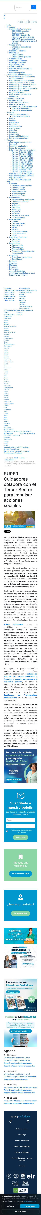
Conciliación (17, 259)
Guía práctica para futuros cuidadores (20, 95)
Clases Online (17, 55)
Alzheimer (6, 334)
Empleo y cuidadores (15, 98)
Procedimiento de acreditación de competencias (22, 77)
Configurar (10, 1206)
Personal (6, 441)
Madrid (5, 373)
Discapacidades (18, 223)
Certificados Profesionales (20, 29)
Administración (15, 126)
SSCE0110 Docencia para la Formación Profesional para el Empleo (24, 41)
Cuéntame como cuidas (22, 186)
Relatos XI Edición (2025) (22, 152)
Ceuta (5, 366)
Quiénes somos (22, 1129)
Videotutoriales (15, 59)
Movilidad (16, 205)
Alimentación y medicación (23, 199)
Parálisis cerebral (8, 338)
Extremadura (7, 368)
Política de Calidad (22, 1140)
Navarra (6, 379)
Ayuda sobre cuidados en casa (22, 273)
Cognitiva (16, 239)
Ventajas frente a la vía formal (21, 82)
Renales (15, 229)
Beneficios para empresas (20, 86)
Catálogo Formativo (17, 63)
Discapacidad (17, 247)
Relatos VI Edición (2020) (22, 162)
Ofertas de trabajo (17, 104)
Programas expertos (17, 51)
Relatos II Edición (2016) (22, 170)
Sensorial (16, 241)
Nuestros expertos (17, 73)
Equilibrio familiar (19, 191)
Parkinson (6, 340)
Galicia (5, 370)
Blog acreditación (16, 92)
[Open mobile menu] (4, 15)
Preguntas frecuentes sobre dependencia (23, 252)
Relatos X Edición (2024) (22, 154)
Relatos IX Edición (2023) (22, 156)
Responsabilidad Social (18, 136)
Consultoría (14, 134)
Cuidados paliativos (20, 201)
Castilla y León (7, 360)
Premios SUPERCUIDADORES (21, 174)
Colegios (13, 130)
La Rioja (6, 371)
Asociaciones (14, 128)
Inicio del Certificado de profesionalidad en (20, 1090)
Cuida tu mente (18, 190)
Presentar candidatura (18, 146)
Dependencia (17, 245)
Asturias (6, 352)
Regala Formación (16, 65)
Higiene (15, 203)
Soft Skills (16, 49)
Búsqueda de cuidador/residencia (23, 106)
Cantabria (6, 358)
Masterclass (14, 53)
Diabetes (6, 328)
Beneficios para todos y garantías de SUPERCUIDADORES (23, 89)
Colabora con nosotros (18, 102)
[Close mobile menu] (4, 18)
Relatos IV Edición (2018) (22, 166)
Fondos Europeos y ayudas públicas (22, 1159)
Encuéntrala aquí (20, 873)
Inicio (9, 25)
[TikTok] (10, 1121)
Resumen (13, 132)
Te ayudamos (20, 913)
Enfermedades (15, 219)
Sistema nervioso (19, 233)
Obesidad (6, 330)
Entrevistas (13, 269)
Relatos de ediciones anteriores (22, 150)
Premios (10, 140)
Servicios (10, 112)
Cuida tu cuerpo (18, 188)
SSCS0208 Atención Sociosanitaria (20, 32)
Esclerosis (6, 336)
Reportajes (7, 437)
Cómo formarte (15, 67)
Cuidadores (14, 122)
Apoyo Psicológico (17, 271)
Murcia (5, 377)
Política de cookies (30, 1202)
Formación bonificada (18, 61)
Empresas (13, 124)
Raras (14, 227)
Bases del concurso (17, 148)
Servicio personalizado (18, 114)
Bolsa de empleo (16, 100)
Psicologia (16, 209)
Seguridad (16, 211)
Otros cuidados (18, 217)
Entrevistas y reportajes (22, 257)
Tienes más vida (18, 195)
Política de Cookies (22, 1152)
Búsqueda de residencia (22, 110)
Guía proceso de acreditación (21, 80)
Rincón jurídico (18, 249)
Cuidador (13, 184)
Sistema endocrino (19, 231)
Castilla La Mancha (9, 362)
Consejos (13, 263)
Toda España (7, 385)
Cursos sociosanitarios (21, 47)
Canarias (6, 356)
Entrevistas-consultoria (18, 138)
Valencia (6, 383)
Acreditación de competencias (19, 74)
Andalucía (6, 348)
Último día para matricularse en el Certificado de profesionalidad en (20, 1076)
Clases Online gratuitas (21, 57)
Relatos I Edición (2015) (22, 172)
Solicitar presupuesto (21, 116)
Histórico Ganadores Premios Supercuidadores (21, 177)
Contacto (21, 1166)
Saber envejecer (18, 193)
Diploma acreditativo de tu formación (20, 70)
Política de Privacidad (22, 1146)
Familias (12, 120)
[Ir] (33, 7)
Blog (8, 182)
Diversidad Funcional (17, 237)
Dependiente (14, 197)
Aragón (6, 350)
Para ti (12, 118)
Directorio (13, 267)
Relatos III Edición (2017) (22, 168)
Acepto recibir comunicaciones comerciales (21, 831)
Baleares (6, 354)
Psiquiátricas (17, 225)
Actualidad (13, 255)
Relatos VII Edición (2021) (22, 160)
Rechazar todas (20, 1211)
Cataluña (6, 364)
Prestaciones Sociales (18, 275)
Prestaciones (14, 243)
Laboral (6, 443)
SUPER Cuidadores (13, 624)
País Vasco (7, 381)
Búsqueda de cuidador (21, 108)
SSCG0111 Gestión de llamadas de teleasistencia (23, 36)
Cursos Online (15, 45)
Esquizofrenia (7, 318)
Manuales (13, 265)
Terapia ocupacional (20, 215)
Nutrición (16, 207)
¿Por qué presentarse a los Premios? (20, 143)
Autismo (6, 320)
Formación (11, 27)
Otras (14, 235)
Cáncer (15, 221)
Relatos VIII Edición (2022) (23, 158)
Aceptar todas (30, 1206)
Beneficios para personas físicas (22, 84)
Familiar (6, 445)
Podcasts (13, 261)
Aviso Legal (21, 1135)
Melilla (5, 375)
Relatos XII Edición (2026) (20, 180)
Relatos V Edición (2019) (22, 164)
